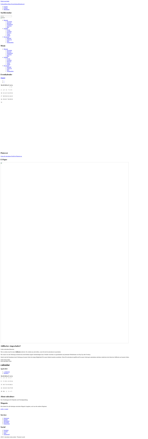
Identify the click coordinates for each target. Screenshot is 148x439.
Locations (9, 31)
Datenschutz (7, 423)
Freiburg (3, 4)
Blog (8, 27)
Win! (8, 41)
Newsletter (6, 422)
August (3, 78)
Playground (6, 37)
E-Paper (6, 8)
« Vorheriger (7, 371)
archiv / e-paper (4, 409)
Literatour (9, 25)
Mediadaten (6, 9)
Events (8, 30)
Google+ (6, 431)
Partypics (9, 32)
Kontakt (6, 6)
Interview (9, 23)
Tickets (8, 35)
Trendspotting (10, 42)
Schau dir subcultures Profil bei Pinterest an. (11, 156)
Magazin (6, 20)
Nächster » (6, 373)
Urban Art (9, 39)
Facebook (6, 430)
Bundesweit (21, 4)
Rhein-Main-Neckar (10, 4)
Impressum (6, 418)
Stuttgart (17, 4)
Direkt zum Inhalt (5, 1)
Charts (8, 34)
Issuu (5, 433)
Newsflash (9, 21)
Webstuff (9, 38)
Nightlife (6, 28)
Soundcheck (10, 24)
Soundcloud (7, 434)
